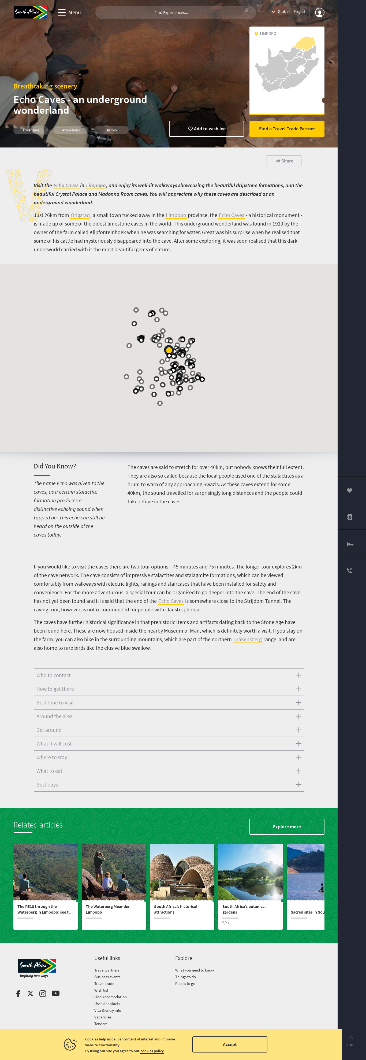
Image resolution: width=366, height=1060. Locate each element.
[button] (169, 351)
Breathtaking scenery (45, 86)
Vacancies (102, 1017)
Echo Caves (66, 185)
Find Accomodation (110, 996)
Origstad (80, 215)
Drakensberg (247, 639)
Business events (107, 976)
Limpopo (96, 185)
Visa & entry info (107, 1010)
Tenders (100, 1023)
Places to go (185, 983)
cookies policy (152, 1050)
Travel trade (104, 983)
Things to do (185, 976)
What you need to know (194, 970)
